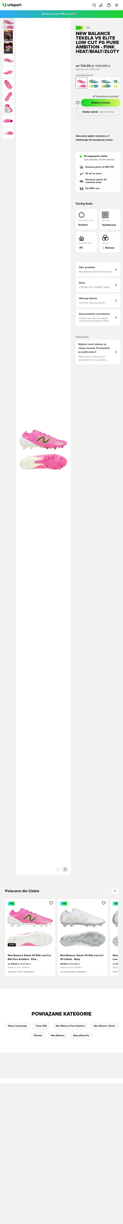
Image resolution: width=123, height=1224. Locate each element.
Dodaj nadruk (98, 112)
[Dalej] (65, 869)
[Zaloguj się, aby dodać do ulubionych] (78, 103)
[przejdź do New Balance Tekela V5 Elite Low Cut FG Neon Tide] (106, 83)
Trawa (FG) (41, 1026)
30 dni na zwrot (93, 173)
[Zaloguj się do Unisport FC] (101, 5)
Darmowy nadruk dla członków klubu (96, 181)
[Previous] (107, 891)
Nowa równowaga (17, 1026)
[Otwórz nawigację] (116, 5)
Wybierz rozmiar (100, 102)
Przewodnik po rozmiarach (107, 96)
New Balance (58, 1035)
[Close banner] (120, 14)
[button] (8, 36)
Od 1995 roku (92, 188)
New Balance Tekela (104, 1026)
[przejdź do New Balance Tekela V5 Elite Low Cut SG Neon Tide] (93, 83)
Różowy (38, 1035)
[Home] (12, 5)
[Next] (114, 891)
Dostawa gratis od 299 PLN (99, 167)
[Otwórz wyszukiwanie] (94, 5)
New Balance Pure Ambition (70, 1026)
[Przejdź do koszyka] (109, 5)
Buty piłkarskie (81, 1035)
